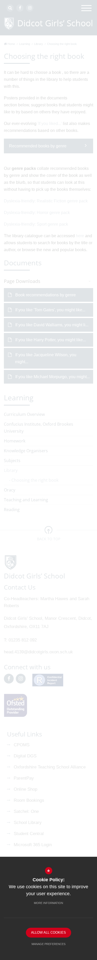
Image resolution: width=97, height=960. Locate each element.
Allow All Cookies (48, 932)
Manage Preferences (48, 944)
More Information (48, 903)
